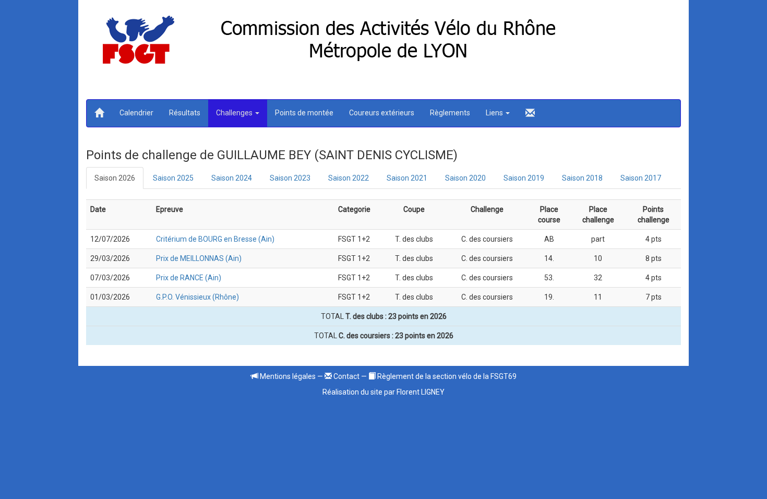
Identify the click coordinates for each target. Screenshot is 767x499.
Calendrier (136, 113)
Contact (345, 376)
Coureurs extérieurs (381, 113)
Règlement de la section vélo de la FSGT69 (446, 376)
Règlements (450, 113)
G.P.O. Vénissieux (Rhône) (197, 297)
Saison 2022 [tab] (348, 178)
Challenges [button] (235, 113)
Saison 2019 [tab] (524, 178)
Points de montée (304, 113)
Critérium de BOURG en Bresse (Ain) (215, 239)
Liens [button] (495, 113)
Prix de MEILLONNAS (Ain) (199, 258)
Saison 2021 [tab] (407, 178)
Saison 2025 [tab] (173, 178)
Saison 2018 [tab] (582, 178)
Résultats (184, 113)
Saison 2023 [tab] (290, 178)
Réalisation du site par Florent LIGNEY (383, 392)
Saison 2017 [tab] (640, 178)
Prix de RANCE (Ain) (188, 278)
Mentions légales (287, 376)
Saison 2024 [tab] (231, 178)
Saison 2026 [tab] (114, 178)
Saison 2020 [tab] (465, 178)
